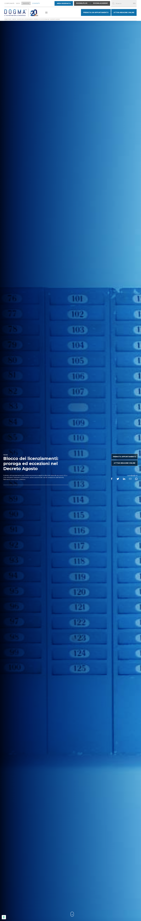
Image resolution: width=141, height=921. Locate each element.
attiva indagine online (124, 463)
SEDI (18, 3)
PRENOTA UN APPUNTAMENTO (96, 12)
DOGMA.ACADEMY (100, 3)
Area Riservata (64, 3)
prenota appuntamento (124, 457)
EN (134, 3)
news (14, 19)
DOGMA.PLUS (81, 3)
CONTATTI (36, 3)
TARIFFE (26, 3)
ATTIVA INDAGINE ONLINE (124, 12)
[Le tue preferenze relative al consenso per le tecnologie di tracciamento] (4, 917)
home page (7, 19)
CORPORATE (9, 3)
